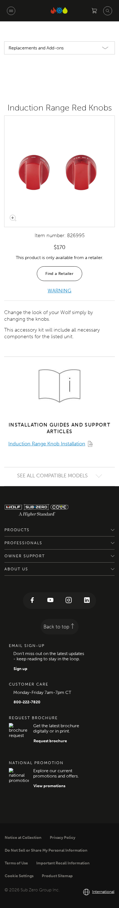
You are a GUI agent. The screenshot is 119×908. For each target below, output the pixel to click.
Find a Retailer (59, 273)
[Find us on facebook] (32, 600)
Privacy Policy (62, 837)
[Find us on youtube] (50, 600)
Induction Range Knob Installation (46, 444)
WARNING (59, 291)
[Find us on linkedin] (86, 600)
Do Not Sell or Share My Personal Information (46, 850)
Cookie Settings (19, 876)
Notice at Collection (23, 837)
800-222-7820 (27, 702)
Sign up (20, 668)
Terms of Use (16, 863)
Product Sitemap (57, 876)
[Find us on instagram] (68, 600)
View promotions (49, 786)
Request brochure (50, 741)
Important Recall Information (63, 863)
